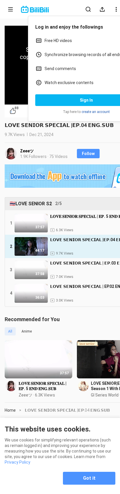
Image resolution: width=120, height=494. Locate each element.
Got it (89, 478)
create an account (96, 112)
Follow (88, 153)
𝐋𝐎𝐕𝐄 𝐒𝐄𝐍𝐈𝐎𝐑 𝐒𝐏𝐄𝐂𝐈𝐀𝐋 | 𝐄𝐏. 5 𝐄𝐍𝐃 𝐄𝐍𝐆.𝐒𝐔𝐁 (42, 386)
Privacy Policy (17, 462)
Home (10, 410)
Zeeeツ (27, 151)
